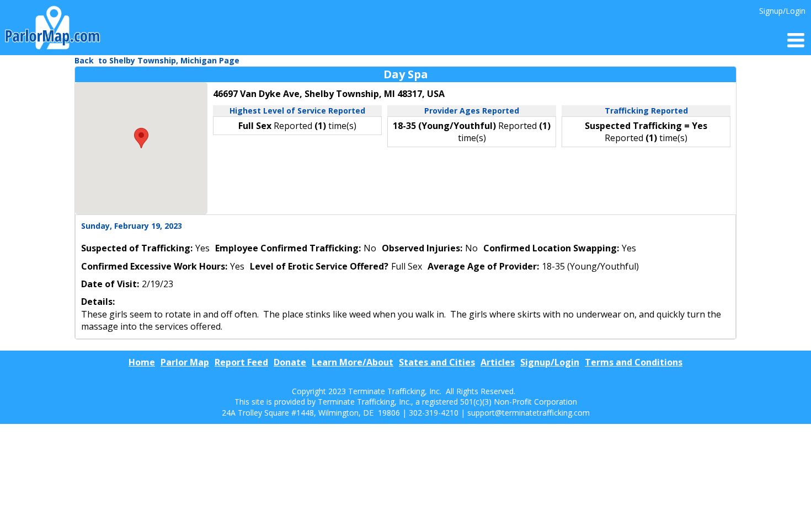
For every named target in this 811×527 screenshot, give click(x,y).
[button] (141, 138)
